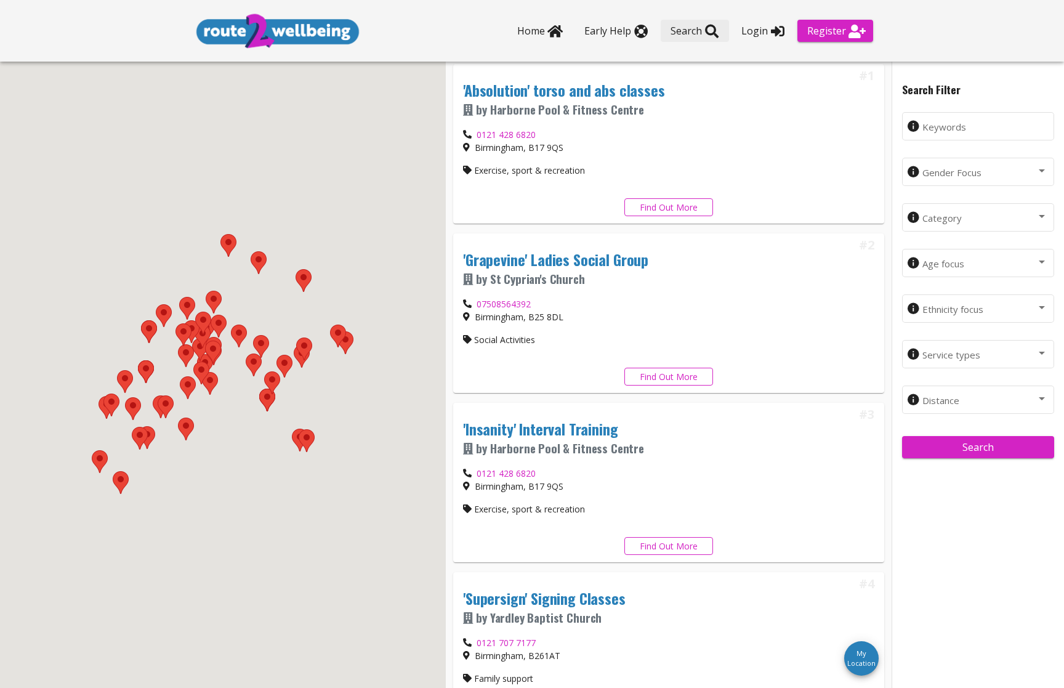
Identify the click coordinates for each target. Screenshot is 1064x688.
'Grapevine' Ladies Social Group (555, 259)
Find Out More (669, 207)
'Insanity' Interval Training (540, 429)
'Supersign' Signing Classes (544, 598)
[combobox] (984, 173)
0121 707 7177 (506, 643)
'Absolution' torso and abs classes (564, 90)
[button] (254, 365)
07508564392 (504, 304)
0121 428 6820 (506, 134)
